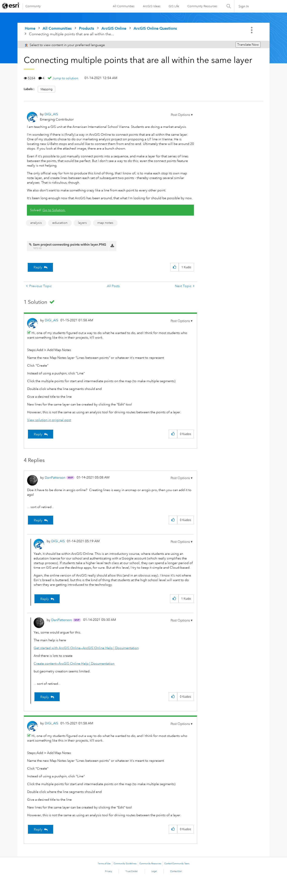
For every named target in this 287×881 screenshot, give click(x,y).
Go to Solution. (54, 210)
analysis (36, 223)
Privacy (108, 871)
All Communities (123, 6)
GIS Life (174, 6)
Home (30, 28)
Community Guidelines (125, 863)
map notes (105, 223)
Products (86, 28)
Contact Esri (176, 871)
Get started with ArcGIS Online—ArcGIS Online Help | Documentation (86, 648)
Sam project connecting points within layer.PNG (69, 244)
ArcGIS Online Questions (155, 28)
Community (33, 6)
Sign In (243, 6)
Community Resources (202, 6)
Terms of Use (104, 863)
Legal (154, 871)
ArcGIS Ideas (151, 6)
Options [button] (252, 30)
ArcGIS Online (113, 28)
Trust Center (132, 871)
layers (82, 223)
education (59, 223)
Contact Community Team (176, 863)
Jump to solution (65, 78)
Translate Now (248, 44)
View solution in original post (49, 420)
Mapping (47, 89)
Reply (38, 267)
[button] (182, 115)
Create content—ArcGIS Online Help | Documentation (74, 663)
